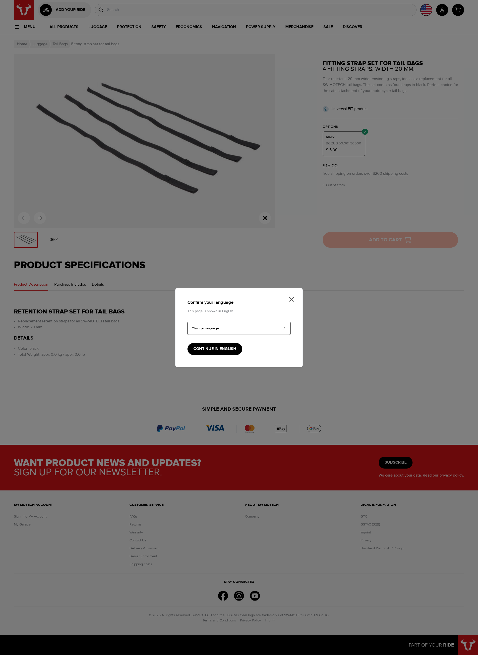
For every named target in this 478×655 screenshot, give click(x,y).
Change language (205, 328)
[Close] (292, 299)
